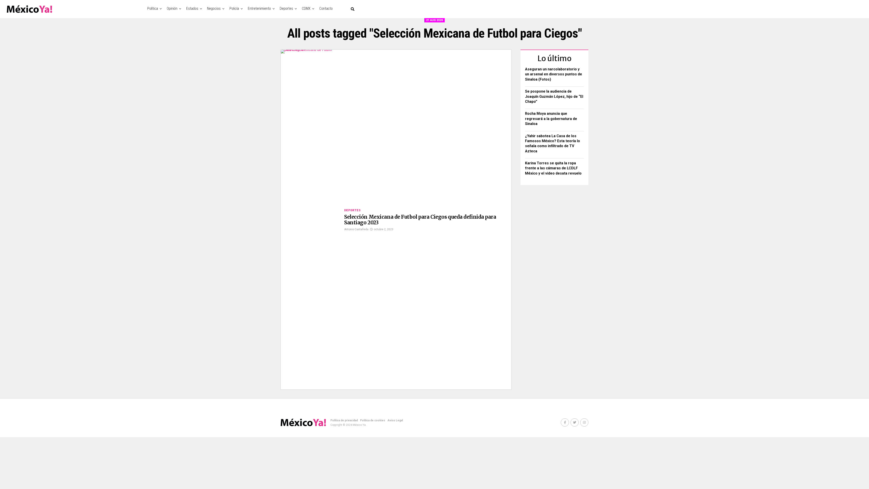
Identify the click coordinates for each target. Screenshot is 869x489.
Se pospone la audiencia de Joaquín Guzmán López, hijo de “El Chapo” (554, 96)
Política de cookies (372, 420)
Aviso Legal (395, 420)
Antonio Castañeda (356, 229)
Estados (192, 8)
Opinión (172, 8)
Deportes (286, 8)
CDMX (306, 8)
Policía (234, 8)
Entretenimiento (259, 8)
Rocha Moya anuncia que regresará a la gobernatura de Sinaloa (551, 118)
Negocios (214, 8)
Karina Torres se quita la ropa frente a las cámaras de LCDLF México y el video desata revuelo (553, 168)
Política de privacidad (344, 420)
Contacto (326, 8)
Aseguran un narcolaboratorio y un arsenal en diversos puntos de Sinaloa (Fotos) (553, 74)
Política (152, 8)
